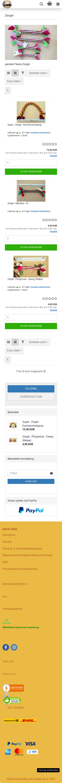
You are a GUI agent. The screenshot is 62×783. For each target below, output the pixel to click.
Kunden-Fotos (9, 673)
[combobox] (38, 73)
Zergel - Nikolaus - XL (18, 203)
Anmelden (31, 481)
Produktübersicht (12, 608)
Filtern (31, 388)
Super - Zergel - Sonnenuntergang (24, 124)
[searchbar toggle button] (41, 4)
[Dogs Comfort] (6, 4)
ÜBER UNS (8, 661)
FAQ (4, 596)
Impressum (9, 534)
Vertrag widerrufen (48, 770)
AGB (5, 562)
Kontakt (7, 541)
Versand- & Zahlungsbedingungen (22, 548)
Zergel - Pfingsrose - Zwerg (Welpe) (25, 279)
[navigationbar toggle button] (58, 4)
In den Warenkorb (31, 171)
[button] (8, 73)
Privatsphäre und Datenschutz (20, 569)
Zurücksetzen (31, 396)
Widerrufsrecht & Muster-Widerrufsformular (27, 555)
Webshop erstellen (17, 778)
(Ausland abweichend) (40, 133)
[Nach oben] (53, 778)
